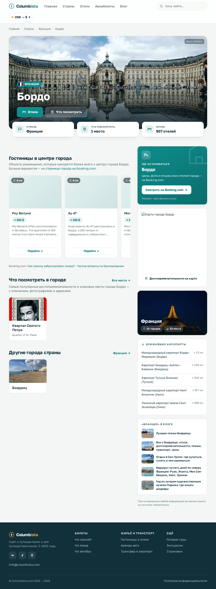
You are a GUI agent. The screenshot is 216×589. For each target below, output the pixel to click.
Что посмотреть (69, 112)
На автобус (83, 551)
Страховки (174, 551)
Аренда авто (130, 545)
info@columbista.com (24, 564)
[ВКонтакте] (12, 555)
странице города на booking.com (71, 168)
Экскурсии (175, 545)
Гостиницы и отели (135, 539)
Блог (123, 6)
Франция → (121, 353)
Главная (50, 6)
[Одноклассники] (32, 555)
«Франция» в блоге (157, 424)
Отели (85, 6)
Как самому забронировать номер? (51, 266)
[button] (172, 247)
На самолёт (83, 539)
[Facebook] (22, 555)
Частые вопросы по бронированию (100, 266)
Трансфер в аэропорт (137, 551)
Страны (68, 6)
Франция (45, 28)
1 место (98, 131)
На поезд (81, 545)
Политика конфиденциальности (185, 580)
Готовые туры (176, 539)
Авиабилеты (105, 6)
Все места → (121, 280)
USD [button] (22, 17)
